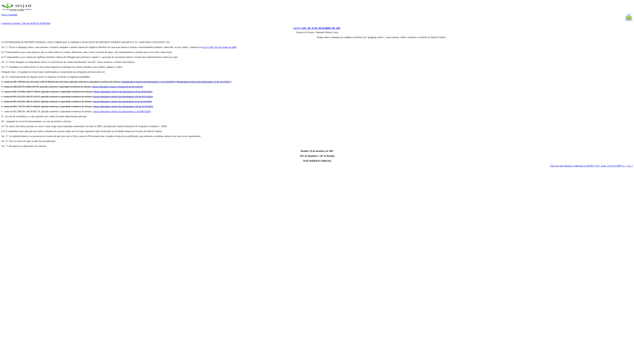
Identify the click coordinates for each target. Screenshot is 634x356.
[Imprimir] (629, 20)
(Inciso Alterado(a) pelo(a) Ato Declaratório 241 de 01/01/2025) (123, 106)
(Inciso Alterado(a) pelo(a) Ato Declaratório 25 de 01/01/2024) (122, 101)
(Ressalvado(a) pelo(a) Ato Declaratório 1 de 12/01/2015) (149, 82)
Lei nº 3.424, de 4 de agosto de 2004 (219, 47)
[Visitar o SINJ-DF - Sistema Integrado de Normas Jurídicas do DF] (17, 12)
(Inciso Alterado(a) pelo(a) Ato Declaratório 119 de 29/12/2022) (123, 96)
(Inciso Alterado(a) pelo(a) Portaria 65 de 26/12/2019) (117, 87)
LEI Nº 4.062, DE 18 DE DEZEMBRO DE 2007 (317, 28)
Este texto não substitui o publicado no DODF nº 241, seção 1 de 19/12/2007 (591, 166)
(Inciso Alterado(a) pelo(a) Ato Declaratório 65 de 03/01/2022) (122, 91)
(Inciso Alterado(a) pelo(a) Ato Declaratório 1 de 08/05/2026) (122, 111)
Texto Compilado (9, 15)
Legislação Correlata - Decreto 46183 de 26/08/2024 (25, 23)
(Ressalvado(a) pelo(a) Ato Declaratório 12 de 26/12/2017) (203, 82)
